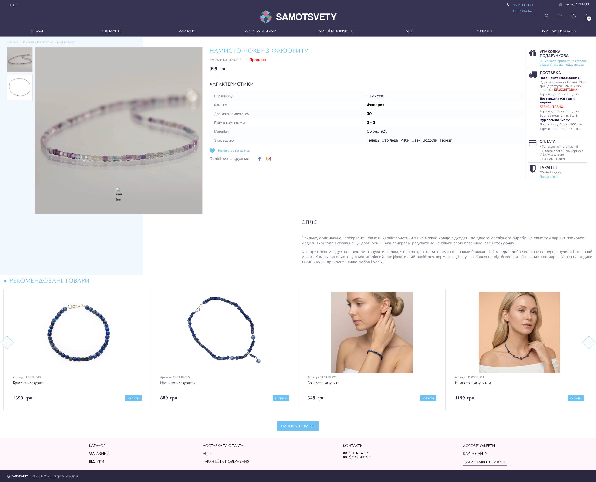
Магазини (186, 31)
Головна (12, 42)
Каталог (37, 31)
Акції (409, 31)
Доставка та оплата (260, 31)
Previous (7, 342)
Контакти (484, 31)
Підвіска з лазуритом (472, 383)
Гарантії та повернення (335, 31)
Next (589, 342)
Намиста (28, 42)
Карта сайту (475, 454)
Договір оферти (479, 446)
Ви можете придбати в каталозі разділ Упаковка (563, 62)
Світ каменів (111, 31)
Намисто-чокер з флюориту (56, 42)
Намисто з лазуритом (31, 383)
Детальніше (549, 177)
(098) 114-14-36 (523, 4)
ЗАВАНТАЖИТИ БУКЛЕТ (557, 31)
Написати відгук (298, 426)
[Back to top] (586, 472)
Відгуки (96, 462)
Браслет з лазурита (176, 383)
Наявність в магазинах (234, 150)
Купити (133, 398)
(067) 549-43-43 (523, 11)
